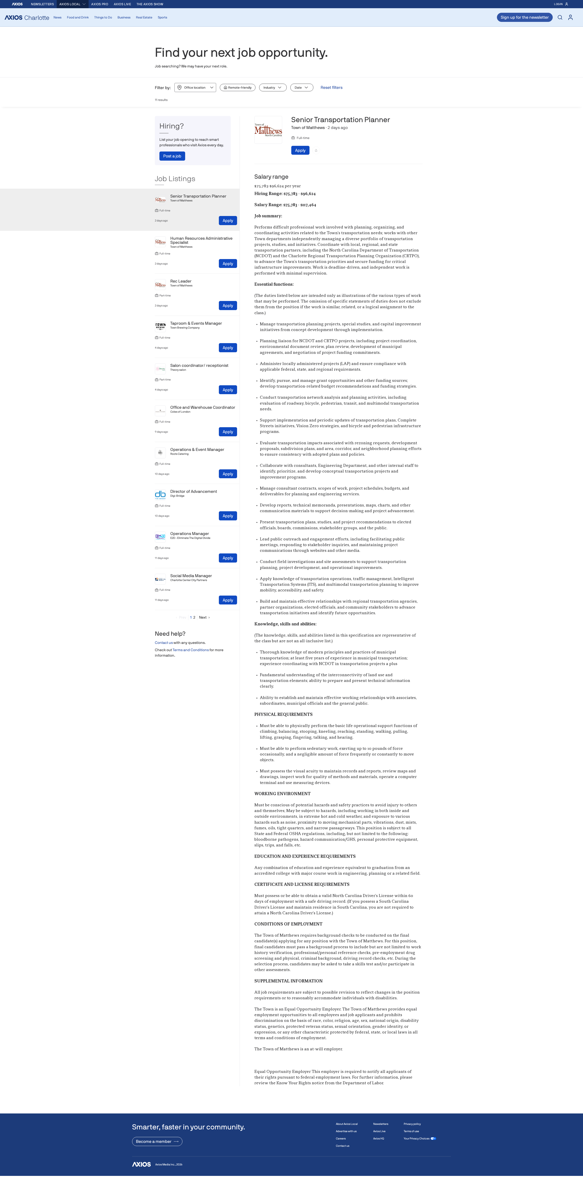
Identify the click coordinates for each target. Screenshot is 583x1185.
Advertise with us (346, 1131)
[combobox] (73, 4)
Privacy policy (412, 1124)
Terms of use (411, 1131)
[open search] (560, 17)
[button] (180, 617)
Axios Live (122, 4)
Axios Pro (99, 4)
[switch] (238, 87)
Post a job (172, 156)
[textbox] (338, 638)
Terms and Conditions (191, 650)
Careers (341, 1138)
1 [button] (191, 617)
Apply (228, 220)
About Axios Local (347, 1124)
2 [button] (194, 617)
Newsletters (42, 4)
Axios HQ (378, 1138)
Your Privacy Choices (417, 1138)
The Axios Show (150, 4)
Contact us (164, 643)
